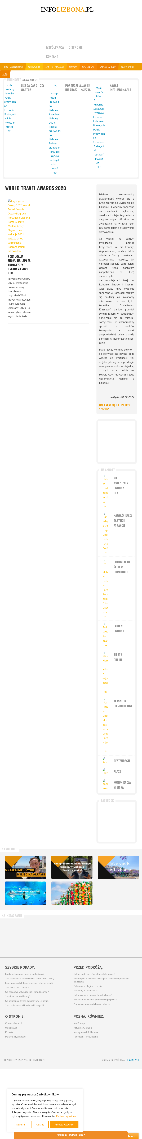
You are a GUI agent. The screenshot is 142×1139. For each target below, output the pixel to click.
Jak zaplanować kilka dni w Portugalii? (24, 1005)
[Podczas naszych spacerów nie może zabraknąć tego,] (105, 936)
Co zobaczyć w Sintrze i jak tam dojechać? (27, 992)
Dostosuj (20, 1124)
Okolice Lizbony (108, 66)
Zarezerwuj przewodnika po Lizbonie (92, 1004)
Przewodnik (34, 66)
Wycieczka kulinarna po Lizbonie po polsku (95, 999)
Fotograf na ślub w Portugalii (122, 567)
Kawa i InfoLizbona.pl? (120, 87)
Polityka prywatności (66, 1116)
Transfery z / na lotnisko (86, 990)
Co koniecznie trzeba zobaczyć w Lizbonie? (27, 1001)
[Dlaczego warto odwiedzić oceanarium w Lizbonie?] (25, 893)
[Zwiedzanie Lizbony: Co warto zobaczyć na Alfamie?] (25, 867)
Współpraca (55, 47)
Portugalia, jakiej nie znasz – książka (78, 87)
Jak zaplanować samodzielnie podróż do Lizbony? (30, 978)
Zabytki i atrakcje (55, 66)
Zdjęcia (27, 74)
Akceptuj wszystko (64, 1124)
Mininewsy (22, 79)
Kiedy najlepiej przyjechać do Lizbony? (24, 974)
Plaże (117, 771)
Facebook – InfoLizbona (86, 1037)
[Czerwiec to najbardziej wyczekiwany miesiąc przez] (128, 936)
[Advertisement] (116, 441)
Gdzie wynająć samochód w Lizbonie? (93, 995)
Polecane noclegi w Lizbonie (88, 986)
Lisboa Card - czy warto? (32, 87)
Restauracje (122, 760)
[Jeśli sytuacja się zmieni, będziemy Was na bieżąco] (37, 936)
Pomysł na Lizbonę (13, 66)
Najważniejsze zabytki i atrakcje (123, 520)
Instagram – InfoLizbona (86, 1032)
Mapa (15, 74)
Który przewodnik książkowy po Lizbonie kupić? (29, 983)
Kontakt (52, 56)
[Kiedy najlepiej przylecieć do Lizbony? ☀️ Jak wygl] (59, 936)
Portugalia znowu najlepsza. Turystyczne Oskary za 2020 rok (19, 264)
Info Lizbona (88, 66)
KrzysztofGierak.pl (83, 1028)
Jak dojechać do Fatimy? (17, 996)
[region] (45, 1110)
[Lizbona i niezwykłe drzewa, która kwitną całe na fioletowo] (118, 867)
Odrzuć (40, 1124)
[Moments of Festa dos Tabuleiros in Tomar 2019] (71, 893)
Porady (73, 66)
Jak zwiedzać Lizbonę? (17, 987)
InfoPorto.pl (79, 1023)
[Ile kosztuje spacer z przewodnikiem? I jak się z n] (14, 936)
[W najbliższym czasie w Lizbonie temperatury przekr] (82, 936)
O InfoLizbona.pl (13, 1023)
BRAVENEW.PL (132, 1060)
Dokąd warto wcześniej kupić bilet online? (94, 974)
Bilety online (127, 66)
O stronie (75, 47)
